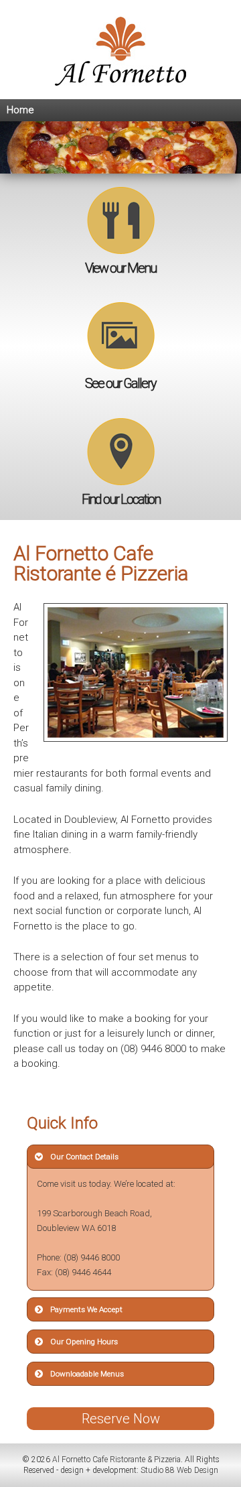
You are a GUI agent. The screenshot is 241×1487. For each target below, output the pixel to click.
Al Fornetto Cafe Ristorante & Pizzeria (115, 1459)
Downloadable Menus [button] (87, 1373)
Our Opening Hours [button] (84, 1341)
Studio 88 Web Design (179, 1470)
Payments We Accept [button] (86, 1309)
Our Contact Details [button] (84, 1156)
